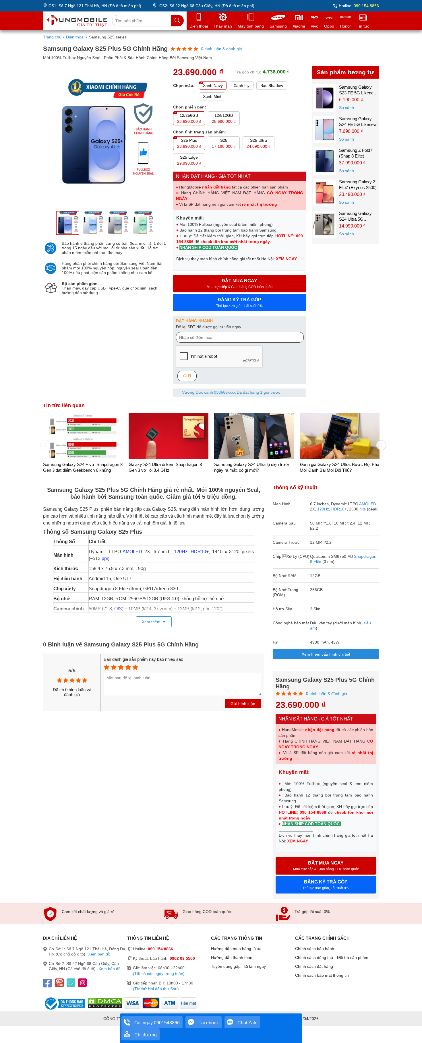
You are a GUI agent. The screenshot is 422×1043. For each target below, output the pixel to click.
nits (362, 509)
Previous (43, 443)
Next (379, 443)
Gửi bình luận (243, 703)
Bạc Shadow (271, 85)
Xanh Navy (213, 85)
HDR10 (198, 551)
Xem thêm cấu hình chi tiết (326, 654)
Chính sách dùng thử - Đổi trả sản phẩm (331, 957)
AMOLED (132, 551)
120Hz (180, 551)
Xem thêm (152, 621)
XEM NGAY (287, 259)
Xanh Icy (241, 85)
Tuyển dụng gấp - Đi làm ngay (238, 966)
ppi (105, 558)
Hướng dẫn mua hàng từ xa (236, 948)
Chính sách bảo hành (314, 948)
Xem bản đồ (99, 954)
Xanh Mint (212, 96)
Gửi (187, 376)
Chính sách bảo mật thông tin (322, 975)
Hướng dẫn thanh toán (231, 957)
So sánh (346, 107)
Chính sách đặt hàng (314, 966)
